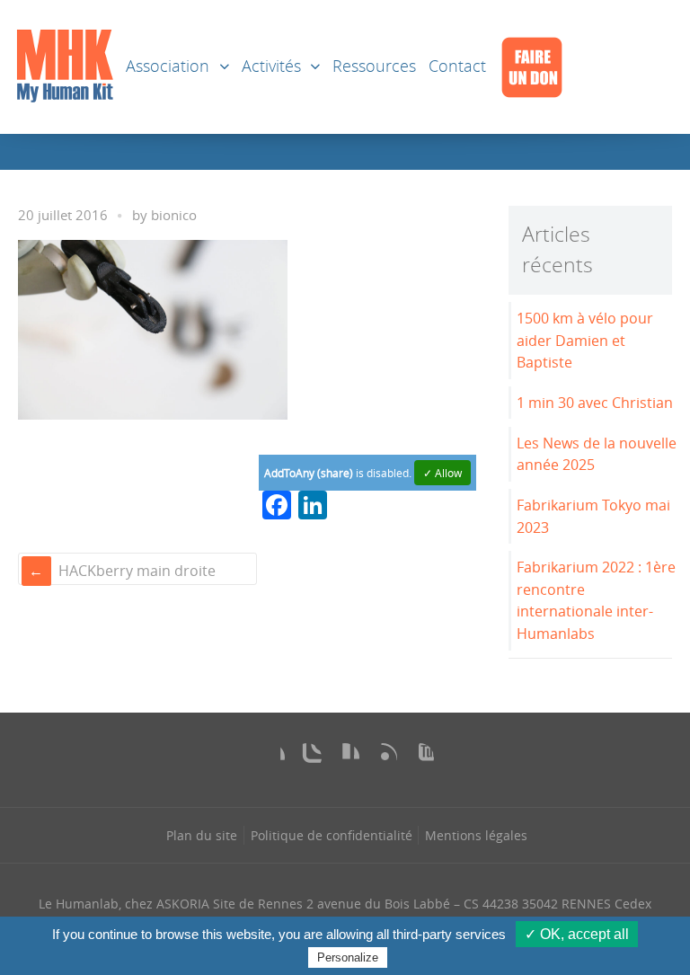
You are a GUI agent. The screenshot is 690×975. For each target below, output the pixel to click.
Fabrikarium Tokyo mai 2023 (593, 516)
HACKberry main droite (137, 571)
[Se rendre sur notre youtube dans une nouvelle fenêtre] (419, 757)
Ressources (374, 66)
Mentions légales (476, 835)
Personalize (347, 957)
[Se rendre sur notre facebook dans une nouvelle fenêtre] (270, 757)
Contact (457, 66)
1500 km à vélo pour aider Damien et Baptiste (585, 340)
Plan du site (201, 835)
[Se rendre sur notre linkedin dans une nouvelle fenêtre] (345, 757)
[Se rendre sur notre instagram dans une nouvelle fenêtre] (307, 757)
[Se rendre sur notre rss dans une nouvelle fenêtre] (382, 757)
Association (167, 66)
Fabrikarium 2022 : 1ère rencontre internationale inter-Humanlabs (596, 600)
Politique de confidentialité (331, 835)
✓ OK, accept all (577, 934)
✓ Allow (442, 472)
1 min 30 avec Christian (595, 402)
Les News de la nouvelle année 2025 (597, 454)
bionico (174, 215)
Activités (271, 66)
